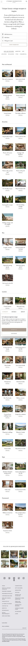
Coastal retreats (7, 306)
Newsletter (18, 590)
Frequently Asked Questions (19, 598)
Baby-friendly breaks (20, 188)
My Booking (18, 611)
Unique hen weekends (20, 414)
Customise (14, 333)
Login (16, 613)
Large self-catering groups (7, 266)
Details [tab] (14, 312)
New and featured (9, 51)
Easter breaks (7, 448)
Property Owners (6, 591)
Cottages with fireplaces (20, 153)
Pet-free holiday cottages (20, 205)
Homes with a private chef (7, 171)
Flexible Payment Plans (19, 609)
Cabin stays (7, 489)
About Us (4, 608)
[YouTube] (23, 578)
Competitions (18, 585)
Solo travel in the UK (7, 283)
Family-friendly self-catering (20, 248)
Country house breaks (20, 489)
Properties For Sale (7, 593)
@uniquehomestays (18, 546)
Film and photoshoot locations (20, 513)
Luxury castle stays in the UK (20, 472)
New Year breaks (7, 398)
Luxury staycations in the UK (20, 348)
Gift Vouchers (18, 588)
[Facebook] (9, 578)
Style (17, 54)
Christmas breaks (20, 381)
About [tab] (23, 312)
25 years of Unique (7, 603)
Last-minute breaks (20, 79)
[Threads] (14, 580)
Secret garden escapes (7, 205)
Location (4, 54)
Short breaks (8, 365)
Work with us (5, 601)
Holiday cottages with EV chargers (7, 223)
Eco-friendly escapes (7, 188)
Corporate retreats (7, 530)
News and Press (6, 616)
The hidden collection (20, 113)
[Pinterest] (14, 578)
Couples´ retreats (7, 247)
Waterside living (20, 306)
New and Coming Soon (6, 598)
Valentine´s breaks (20, 432)
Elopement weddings (7, 432)
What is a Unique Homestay (6, 588)
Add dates (6, 37)
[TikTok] (19, 578)
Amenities (18, 51)
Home (3, 585)
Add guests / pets (8, 41)
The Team (17, 592)
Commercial (23, 54)
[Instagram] (4, 578)
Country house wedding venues (7, 415)
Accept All (14, 329)
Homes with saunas (7, 153)
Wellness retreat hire (7, 513)
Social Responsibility (5, 613)
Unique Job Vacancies (18, 595)
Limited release (7, 113)
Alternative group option (20, 266)
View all (8, 81)
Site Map (7, 641)
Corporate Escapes (7, 595)
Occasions (11, 54)
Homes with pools (20, 95)
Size (23, 51)
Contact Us (5, 605)
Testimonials (5, 610)
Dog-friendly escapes (7, 136)
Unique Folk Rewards (18, 605)
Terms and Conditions (18, 602)
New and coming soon (7, 79)
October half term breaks (7, 96)
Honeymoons (7, 381)
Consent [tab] (5, 312)
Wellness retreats (20, 398)
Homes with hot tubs (20, 136)
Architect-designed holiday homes (7, 472)
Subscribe (4, 622)
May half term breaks (20, 448)
